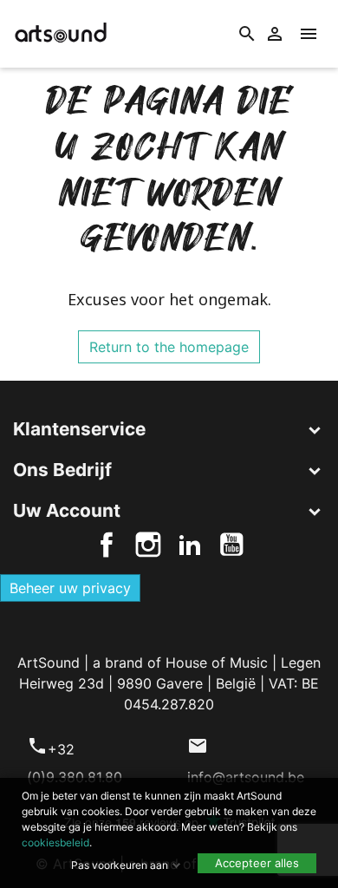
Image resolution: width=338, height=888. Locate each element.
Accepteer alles (257, 863)
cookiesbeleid (55, 842)
